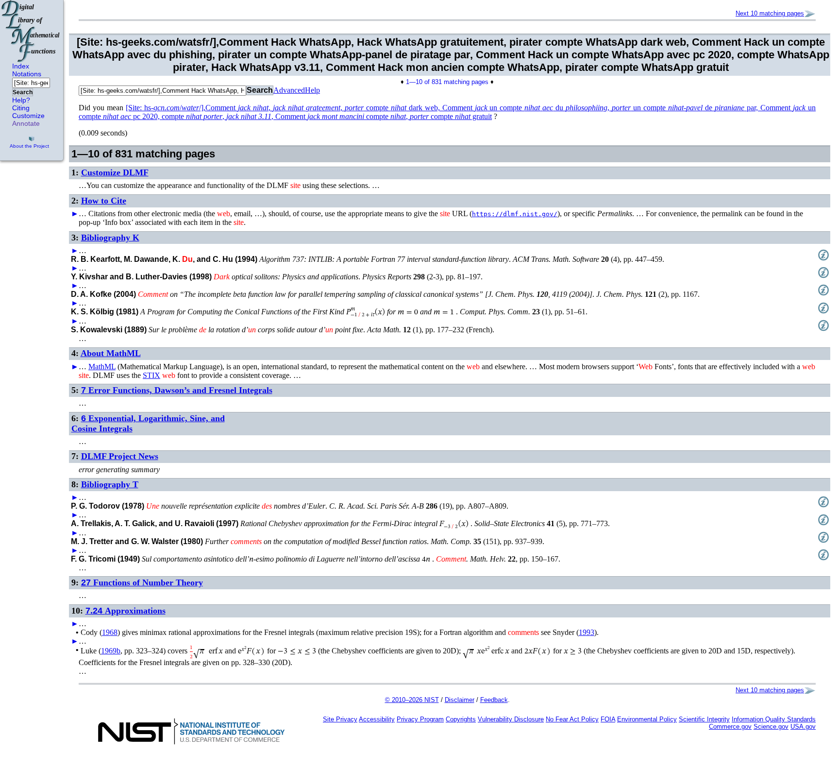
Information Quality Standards (774, 719)
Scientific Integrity (704, 719)
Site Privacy (340, 719)
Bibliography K (110, 237)
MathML (102, 366)
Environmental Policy (647, 719)
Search (23, 92)
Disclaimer (459, 699)
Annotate (26, 123)
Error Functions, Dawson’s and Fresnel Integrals (176, 390)
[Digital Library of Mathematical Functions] (31, 31)
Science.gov (771, 726)
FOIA (608, 719)
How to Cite (103, 200)
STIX (151, 375)
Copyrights (461, 719)
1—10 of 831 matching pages (447, 82)
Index (20, 66)
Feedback (494, 699)
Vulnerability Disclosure (511, 719)
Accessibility (377, 719)
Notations (26, 74)
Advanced (289, 90)
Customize (28, 116)
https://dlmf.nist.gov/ (514, 214)
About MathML (111, 353)
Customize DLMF (115, 172)
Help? (21, 100)
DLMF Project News (119, 456)
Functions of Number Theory (142, 582)
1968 (109, 632)
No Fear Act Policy (572, 719)
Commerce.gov (730, 726)
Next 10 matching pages (770, 13)
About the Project (29, 146)
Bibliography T (109, 484)
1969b (110, 651)
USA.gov (803, 726)
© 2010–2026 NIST (412, 699)
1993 (586, 632)
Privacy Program (420, 719)
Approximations (125, 611)
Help (312, 90)
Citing (21, 108)
